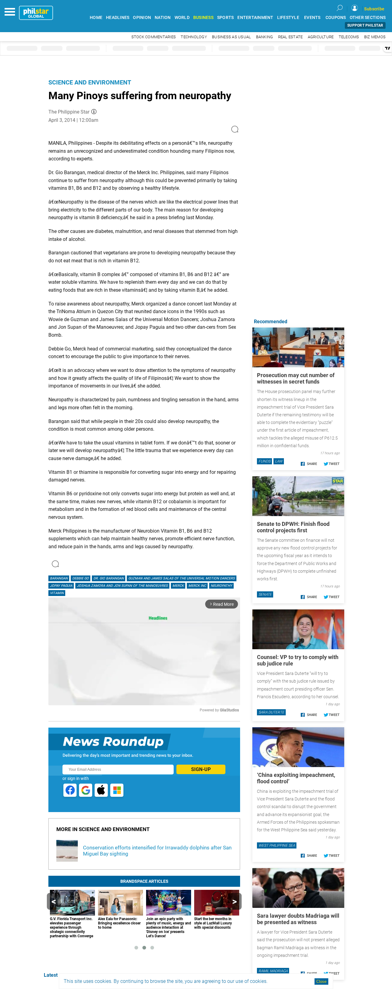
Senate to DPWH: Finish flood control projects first (293, 527)
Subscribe (374, 8)
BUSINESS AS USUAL (231, 37)
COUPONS (336, 17)
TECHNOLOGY (194, 37)
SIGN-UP (201, 769)
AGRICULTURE (321, 37)
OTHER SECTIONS (368, 17)
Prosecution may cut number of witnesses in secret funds (295, 378)
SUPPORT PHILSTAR (365, 25)
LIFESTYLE (288, 17)
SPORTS (225, 17)
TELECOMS (349, 37)
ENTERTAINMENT (255, 17)
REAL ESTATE (290, 37)
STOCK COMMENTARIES (153, 37)
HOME (96, 17)
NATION (163, 17)
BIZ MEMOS (375, 37)
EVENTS (312, 17)
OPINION (142, 17)
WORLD (182, 17)
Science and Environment (89, 82)
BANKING (264, 37)
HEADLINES (117, 17)
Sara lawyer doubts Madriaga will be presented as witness (298, 918)
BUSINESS (203, 17)
